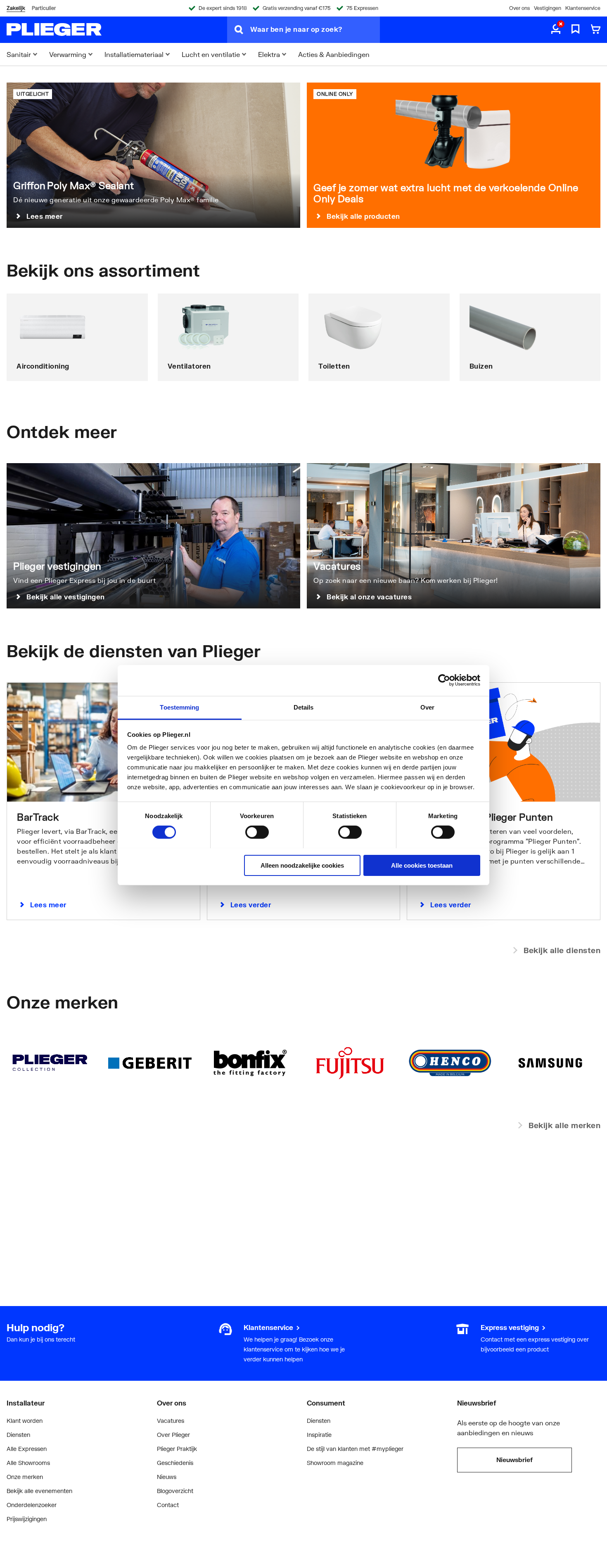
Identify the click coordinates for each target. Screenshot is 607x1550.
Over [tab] (427, 706)
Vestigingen (547, 8)
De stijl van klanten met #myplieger (355, 1448)
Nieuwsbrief (514, 1459)
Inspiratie (319, 1434)
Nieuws (166, 1476)
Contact (168, 1504)
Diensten (18, 1434)
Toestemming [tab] (179, 706)
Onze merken (25, 1476)
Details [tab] (304, 706)
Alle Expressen (27, 1448)
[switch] (257, 832)
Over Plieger (173, 1434)
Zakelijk (16, 8)
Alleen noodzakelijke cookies (302, 864)
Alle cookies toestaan (422, 864)
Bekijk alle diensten (562, 950)
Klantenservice (582, 8)
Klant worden (25, 1420)
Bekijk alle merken (564, 1125)
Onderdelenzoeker (32, 1504)
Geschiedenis (175, 1462)
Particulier (44, 8)
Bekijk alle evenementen (39, 1490)
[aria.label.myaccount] (556, 30)
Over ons (519, 8)
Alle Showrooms (28, 1462)
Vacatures (170, 1420)
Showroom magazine (335, 1462)
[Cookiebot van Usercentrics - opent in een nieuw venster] (444, 680)
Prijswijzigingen (27, 1518)
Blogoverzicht (175, 1490)
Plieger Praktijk (177, 1448)
